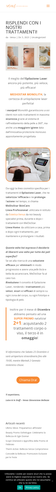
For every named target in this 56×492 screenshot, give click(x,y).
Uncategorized (39, 37)
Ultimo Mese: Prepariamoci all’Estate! (24, 427)
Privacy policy (32, 487)
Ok (20, 487)
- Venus (12, 37)
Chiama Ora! (28, 380)
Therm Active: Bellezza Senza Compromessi (27, 449)
